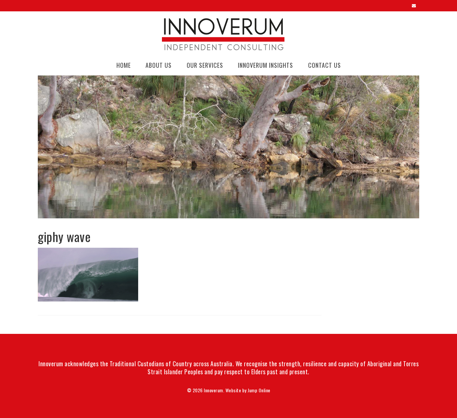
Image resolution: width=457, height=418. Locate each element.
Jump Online (259, 390)
